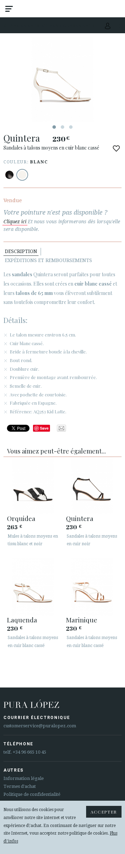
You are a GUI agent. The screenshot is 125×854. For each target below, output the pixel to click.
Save (44, 428)
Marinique (81, 619)
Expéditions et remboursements (48, 260)
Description (21, 251)
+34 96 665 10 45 (29, 752)
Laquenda (22, 619)
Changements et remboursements (49, 25)
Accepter (104, 812)
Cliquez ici (14, 221)
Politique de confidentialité (31, 794)
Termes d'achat (19, 786)
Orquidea (21, 518)
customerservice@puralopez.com (39, 725)
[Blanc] (22, 175)
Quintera (79, 518)
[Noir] (9, 175)
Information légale (23, 778)
